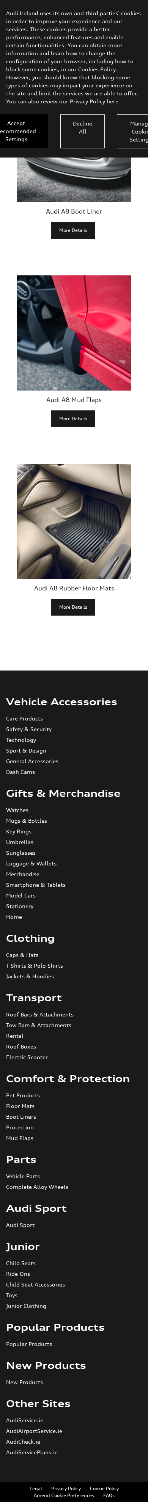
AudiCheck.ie (23, 1441)
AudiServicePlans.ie (32, 1452)
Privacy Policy (66, 1488)
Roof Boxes (21, 1046)
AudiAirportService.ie (34, 1431)
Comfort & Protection (68, 1078)
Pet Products (23, 1095)
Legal (36, 1488)
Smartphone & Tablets (36, 884)
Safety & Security (29, 729)
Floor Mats (20, 1106)
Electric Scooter (27, 1057)
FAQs (109, 1495)
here (112, 101)
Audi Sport (36, 1208)
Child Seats (21, 1263)
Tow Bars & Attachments (38, 1025)
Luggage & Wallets (31, 863)
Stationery (19, 906)
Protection (20, 1127)
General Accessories (32, 761)
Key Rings (18, 831)
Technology (21, 740)
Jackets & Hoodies (30, 976)
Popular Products (55, 1327)
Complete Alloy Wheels (37, 1187)
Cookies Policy (96, 69)
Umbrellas (19, 842)
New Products (46, 1365)
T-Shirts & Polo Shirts (34, 965)
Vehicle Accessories (61, 702)
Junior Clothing (26, 1306)
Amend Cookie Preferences (64, 1495)
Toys (11, 1295)
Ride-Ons (18, 1273)
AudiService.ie (24, 1420)
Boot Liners (21, 1116)
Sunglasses (21, 852)
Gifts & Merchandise (63, 793)
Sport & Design (26, 750)
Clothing (30, 938)
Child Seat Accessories (35, 1284)
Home (14, 916)
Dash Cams (20, 772)
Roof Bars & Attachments (40, 1014)
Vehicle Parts (23, 1176)
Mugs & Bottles (26, 820)
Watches (17, 810)
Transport (34, 997)
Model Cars (21, 895)
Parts (21, 1159)
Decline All (82, 127)
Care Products (24, 718)
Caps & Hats (22, 955)
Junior (23, 1246)
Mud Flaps (19, 1138)
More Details (73, 230)
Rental (15, 1035)
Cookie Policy (104, 1488)
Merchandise (22, 874)
